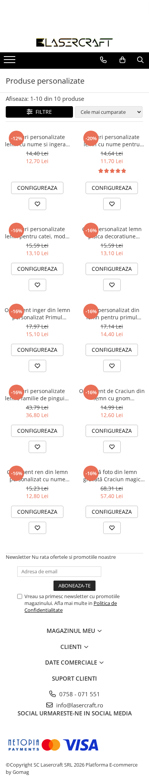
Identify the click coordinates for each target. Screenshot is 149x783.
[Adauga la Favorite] (37, 204)
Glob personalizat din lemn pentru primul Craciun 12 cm (111, 313)
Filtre (42, 111)
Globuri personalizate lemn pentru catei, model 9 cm (37, 232)
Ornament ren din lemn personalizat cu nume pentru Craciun (37, 475)
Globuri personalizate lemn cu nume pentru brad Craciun (112, 140)
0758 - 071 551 (79, 694)
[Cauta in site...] (140, 60)
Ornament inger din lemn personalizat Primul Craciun (37, 313)
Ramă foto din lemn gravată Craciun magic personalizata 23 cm (112, 475)
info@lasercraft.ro (79, 705)
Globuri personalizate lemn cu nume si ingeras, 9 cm (37, 140)
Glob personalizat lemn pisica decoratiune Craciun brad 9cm (112, 232)
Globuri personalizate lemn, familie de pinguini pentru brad (37, 394)
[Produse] (10, 62)
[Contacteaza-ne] (103, 60)
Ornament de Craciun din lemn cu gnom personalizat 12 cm (112, 394)
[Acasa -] (74, 42)
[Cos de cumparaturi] (122, 60)
